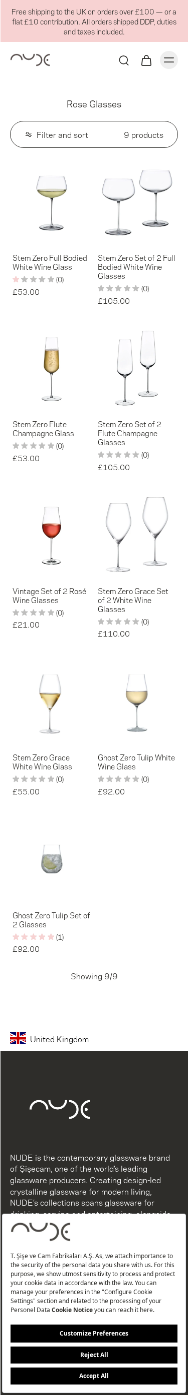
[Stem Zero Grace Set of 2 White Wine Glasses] (136, 534)
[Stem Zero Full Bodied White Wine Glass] (51, 201)
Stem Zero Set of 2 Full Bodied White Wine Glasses (136, 266)
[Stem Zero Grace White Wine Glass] (51, 701)
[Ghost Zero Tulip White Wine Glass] (136, 701)
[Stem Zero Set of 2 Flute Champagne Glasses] (136, 368)
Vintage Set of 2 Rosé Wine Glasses (49, 595)
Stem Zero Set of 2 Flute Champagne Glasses (129, 432)
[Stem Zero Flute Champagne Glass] (51, 368)
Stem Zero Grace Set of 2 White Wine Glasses (133, 599)
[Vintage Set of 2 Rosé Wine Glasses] (51, 534)
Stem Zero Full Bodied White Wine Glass (50, 262)
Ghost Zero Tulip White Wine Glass (136, 761)
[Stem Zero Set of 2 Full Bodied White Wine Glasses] (136, 201)
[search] (124, 60)
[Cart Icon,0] (146, 60)
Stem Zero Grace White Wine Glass (42, 761)
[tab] (17, 237)
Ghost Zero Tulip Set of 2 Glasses (51, 919)
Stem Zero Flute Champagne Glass (43, 428)
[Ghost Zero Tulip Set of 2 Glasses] (51, 858)
